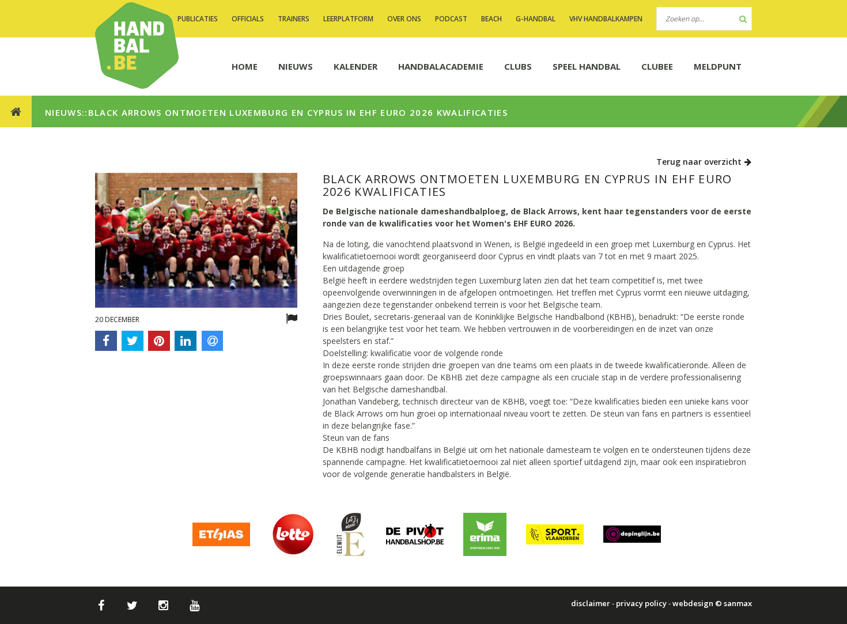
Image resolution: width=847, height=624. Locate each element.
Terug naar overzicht (700, 161)
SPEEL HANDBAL (587, 66)
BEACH (491, 19)
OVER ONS (404, 19)
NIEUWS (295, 66)
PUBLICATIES (197, 19)
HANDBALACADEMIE (440, 66)
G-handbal (535, 19)
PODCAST (451, 19)
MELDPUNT (718, 66)
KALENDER (355, 66)
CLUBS (518, 66)
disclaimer (590, 603)
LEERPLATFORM (348, 19)
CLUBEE (657, 66)
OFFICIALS (248, 19)
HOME (245, 66)
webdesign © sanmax (712, 603)
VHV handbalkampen (605, 19)
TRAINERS (293, 19)
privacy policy (641, 603)
